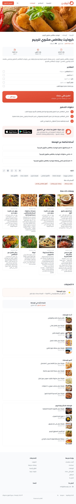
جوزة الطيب (60, 86)
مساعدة (71, 465)
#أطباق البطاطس (45, 176)
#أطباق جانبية (14, 176)
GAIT (41, 498)
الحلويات (34, 462)
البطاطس (67, 71)
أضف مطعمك (70, 462)
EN (17, 3)
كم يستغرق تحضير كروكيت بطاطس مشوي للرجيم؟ (53, 148)
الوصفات (32, 3)
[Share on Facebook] (19, 170)
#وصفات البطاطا (56, 176)
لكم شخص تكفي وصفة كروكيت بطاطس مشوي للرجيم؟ (52, 161)
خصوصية (62, 495)
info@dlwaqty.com (65, 487)
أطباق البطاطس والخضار (41, 184)
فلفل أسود (70, 82)
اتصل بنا (71, 478)
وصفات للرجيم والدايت (55, 184)
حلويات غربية (33, 471)
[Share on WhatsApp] (11, 170)
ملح (72, 78)
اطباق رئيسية (32, 468)
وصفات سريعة (32, 465)
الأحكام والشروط (70, 495)
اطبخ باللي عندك (69, 471)
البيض (68, 75)
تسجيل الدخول (8, 3)
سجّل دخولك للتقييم (69, 43)
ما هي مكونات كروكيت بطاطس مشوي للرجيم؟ (54, 154)
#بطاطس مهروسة (68, 176)
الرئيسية (48, 3)
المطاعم (40, 3)
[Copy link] (4, 170)
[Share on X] (15, 170)
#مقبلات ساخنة (24, 176)
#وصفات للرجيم (34, 176)
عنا (58, 495)
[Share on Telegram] (8, 170)
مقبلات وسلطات (68, 184)
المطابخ (71, 474)
